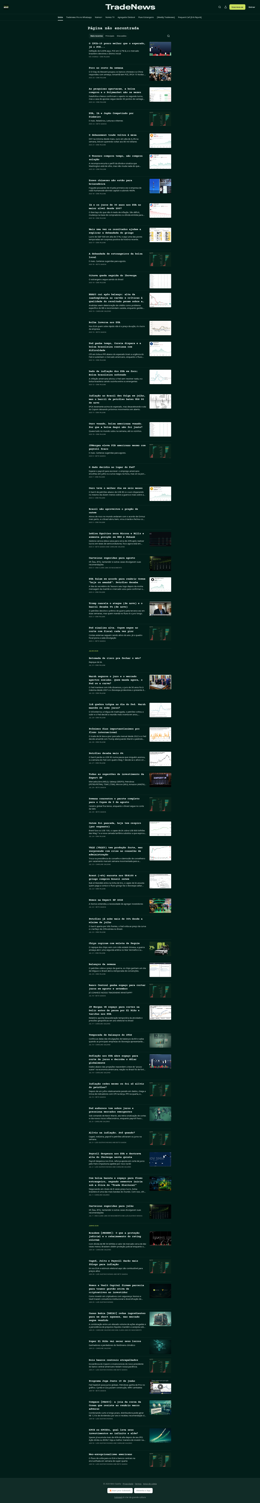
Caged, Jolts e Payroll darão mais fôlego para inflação (113, 1263)
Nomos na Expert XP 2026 (106, 900)
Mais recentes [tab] (96, 36)
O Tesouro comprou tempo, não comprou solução (115, 158)
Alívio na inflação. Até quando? (112, 1132)
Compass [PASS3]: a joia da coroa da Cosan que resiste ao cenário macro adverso (115, 1405)
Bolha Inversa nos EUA (104, 322)
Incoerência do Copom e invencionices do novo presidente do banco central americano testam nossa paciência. (116, 1365)
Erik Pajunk (105, 57)
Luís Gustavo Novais (103, 1142)
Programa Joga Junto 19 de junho (112, 1381)
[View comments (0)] (108, 60)
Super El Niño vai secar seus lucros (115, 1341)
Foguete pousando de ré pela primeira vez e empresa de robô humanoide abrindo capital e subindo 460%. (115, 189)
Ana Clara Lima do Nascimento (108, 568)
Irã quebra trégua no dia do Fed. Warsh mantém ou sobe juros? (117, 706)
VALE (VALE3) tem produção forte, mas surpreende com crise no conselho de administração (115, 851)
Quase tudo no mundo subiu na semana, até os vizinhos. (115, 431)
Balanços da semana (102, 964)
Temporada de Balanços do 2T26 (110, 1035)
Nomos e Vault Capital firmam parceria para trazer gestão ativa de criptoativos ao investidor (116, 1289)
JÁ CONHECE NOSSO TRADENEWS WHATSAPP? (110, 992)
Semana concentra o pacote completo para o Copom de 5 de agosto (114, 800)
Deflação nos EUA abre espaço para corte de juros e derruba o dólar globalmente (113, 1059)
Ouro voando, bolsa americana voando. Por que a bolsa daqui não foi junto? (115, 425)
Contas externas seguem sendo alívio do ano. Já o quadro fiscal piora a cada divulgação (115, 636)
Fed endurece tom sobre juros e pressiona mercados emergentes (111, 1110)
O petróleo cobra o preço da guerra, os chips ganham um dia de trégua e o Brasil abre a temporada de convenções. (117, 969)
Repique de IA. (95, 662)
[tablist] (108, 36)
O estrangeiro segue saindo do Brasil (106, 279)
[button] (60, 17)
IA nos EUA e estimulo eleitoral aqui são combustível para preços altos (116, 1269)
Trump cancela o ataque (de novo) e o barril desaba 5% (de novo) (115, 605)
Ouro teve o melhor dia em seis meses (115, 488)
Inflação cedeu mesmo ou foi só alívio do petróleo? (116, 1086)
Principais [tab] (109, 36)
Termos (138, 1483)
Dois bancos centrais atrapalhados (113, 1360)
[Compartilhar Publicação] (225, 7)
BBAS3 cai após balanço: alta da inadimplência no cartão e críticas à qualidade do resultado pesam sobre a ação (115, 298)
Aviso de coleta (150, 1483)
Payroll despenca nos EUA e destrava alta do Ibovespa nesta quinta (115, 1155)
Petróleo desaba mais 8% (106, 753)
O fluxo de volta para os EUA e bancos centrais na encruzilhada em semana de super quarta (112, 1459)
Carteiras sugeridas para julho (111, 1206)
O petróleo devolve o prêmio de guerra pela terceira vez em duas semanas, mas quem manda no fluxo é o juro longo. (117, 612)
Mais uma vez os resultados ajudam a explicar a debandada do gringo (115, 231)
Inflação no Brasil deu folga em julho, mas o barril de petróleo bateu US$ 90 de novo (117, 399)
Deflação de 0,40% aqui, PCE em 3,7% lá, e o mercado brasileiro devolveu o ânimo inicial (114, 52)
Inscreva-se (237, 7)
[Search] (219, 7)
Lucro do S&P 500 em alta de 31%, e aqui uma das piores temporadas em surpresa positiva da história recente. (115, 238)
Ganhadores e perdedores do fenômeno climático (112, 1345)
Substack (118, 1497)
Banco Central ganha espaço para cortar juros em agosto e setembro (117, 987)
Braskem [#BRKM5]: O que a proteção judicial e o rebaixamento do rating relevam (115, 1236)
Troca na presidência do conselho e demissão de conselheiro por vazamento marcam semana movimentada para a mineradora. (117, 859)
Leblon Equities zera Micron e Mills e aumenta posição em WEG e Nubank (116, 535)
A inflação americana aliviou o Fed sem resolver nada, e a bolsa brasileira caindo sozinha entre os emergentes (115, 380)
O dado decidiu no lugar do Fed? (112, 467)
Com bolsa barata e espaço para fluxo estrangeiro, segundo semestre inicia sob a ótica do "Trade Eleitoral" (115, 1182)
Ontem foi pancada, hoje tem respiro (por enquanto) (115, 825)
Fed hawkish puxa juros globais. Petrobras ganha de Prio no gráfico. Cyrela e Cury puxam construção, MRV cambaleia (117, 1386)
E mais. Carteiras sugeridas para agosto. (107, 261)
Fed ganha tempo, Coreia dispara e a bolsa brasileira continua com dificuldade (115, 347)
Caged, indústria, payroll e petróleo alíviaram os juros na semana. (115, 1138)
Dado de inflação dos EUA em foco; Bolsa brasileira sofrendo (113, 373)
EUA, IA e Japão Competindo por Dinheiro (111, 115)
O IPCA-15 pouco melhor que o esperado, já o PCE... (117, 45)
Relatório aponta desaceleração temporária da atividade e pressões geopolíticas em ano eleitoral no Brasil (115, 1019)
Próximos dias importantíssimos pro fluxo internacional (114, 731)
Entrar (252, 7)
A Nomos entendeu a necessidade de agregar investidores (116, 903)
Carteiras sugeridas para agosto (112, 558)
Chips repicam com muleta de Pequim (114, 943)
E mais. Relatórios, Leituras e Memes (106, 120)
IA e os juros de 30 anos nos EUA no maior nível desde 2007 (115, 207)
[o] (160, 1386)
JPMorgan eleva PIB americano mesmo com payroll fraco (117, 447)
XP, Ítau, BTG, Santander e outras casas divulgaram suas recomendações (115, 563)
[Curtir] (90, 60)
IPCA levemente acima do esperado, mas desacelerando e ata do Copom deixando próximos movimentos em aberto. (117, 408)
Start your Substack (121, 1490)
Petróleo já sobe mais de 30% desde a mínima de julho (115, 921)
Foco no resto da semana (106, 68)
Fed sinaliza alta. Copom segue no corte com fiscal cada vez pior (113, 629)
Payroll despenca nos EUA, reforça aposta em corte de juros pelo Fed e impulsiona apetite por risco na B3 (116, 1162)
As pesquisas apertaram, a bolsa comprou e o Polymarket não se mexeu (115, 91)
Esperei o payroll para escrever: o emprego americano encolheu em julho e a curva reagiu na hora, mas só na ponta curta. (117, 472)
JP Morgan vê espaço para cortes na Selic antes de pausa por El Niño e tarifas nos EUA (114, 1011)
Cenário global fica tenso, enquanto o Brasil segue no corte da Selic (116, 807)
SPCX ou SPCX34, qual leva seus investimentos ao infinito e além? (113, 1432)
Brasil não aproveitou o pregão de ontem (113, 511)
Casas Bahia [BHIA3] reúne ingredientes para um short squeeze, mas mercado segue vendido (117, 1317)
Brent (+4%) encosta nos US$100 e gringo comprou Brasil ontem (112, 877)
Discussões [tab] (121, 36)
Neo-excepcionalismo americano (110, 1454)
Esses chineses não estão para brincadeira (110, 182)
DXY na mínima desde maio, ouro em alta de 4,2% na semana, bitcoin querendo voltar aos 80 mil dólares (113, 140)
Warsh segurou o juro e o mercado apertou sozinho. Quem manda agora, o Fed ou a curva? (115, 680)
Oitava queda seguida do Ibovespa (112, 275)
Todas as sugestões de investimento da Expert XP (116, 776)
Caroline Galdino (103, 311)
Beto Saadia (101, 124)
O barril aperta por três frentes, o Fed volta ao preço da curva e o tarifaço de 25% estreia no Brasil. (117, 927)
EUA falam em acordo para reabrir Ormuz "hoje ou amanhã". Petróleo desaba (117, 581)
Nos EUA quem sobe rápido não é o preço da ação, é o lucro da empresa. (117, 327)
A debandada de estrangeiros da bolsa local (115, 255)
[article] (130, 52)
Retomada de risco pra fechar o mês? (115, 658)
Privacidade (128, 1483)
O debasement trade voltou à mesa (112, 135)
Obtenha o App (143, 1490)
